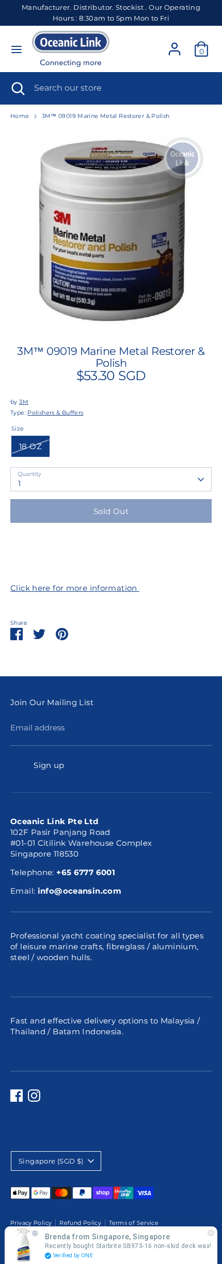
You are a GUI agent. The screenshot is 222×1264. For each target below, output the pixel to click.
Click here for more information (74, 588)
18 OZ (30, 446)
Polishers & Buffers (55, 412)
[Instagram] (34, 1095)
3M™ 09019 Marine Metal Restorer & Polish (106, 115)
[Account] (174, 44)
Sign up (49, 765)
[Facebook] (16, 1095)
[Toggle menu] (16, 49)
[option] (111, 229)
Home (19, 115)
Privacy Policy (31, 1222)
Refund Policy (80, 1222)
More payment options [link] (111, 566)
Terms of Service (133, 1222)
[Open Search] (17, 88)
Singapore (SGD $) (51, 1161)
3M (23, 401)
